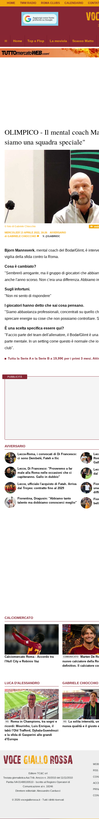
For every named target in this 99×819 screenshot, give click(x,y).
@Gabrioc (52, 236)
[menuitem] (5, 41)
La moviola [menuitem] (58, 41)
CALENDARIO (73, 3)
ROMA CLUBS (50, 3)
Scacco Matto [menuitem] (83, 41)
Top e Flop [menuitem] (35, 41)
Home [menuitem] (17, 41)
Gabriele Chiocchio (22, 236)
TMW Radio (28, 3)
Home (11, 3)
